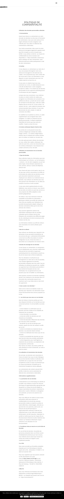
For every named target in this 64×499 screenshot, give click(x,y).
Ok (21, 496)
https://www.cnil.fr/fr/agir (30, 458)
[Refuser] (62, 495)
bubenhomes (3, 7)
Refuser (26, 496)
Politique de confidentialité (36, 496)
